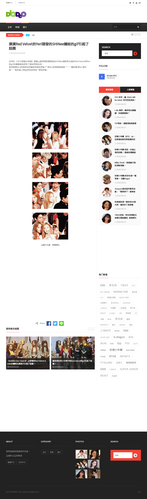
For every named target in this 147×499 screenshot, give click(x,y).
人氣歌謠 (122, 308)
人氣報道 (130, 89)
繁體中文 (9, 3)
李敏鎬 (103, 356)
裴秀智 (117, 331)
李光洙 (113, 285)
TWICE (124, 285)
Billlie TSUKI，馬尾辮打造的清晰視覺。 (125, 164)
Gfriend (122, 324)
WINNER (131, 362)
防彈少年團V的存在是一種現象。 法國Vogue (125, 177)
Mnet (109, 319)
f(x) (119, 343)
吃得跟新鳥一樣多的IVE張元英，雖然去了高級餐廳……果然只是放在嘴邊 (125, 204)
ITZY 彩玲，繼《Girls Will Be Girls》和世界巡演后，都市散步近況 (125, 100)
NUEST (103, 313)
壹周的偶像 (111, 297)
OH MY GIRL (105, 337)
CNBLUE (113, 369)
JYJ (136, 313)
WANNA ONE (120, 291)
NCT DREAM (105, 292)
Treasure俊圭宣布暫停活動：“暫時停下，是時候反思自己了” (125, 191)
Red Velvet (130, 350)
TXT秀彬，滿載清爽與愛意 (43, 35)
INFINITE (125, 356)
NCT (133, 285)
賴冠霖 (134, 292)
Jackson (103, 308)
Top (139, 492)
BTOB (112, 356)
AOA (130, 337)
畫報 (128, 319)
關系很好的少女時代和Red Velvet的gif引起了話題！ (27, 362)
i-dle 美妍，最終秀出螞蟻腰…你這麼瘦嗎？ (125, 111)
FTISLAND (106, 362)
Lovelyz (112, 313)
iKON (103, 343)
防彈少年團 (116, 349)
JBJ (120, 313)
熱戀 (112, 343)
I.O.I (101, 297)
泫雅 (102, 319)
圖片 (25, 27)
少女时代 (105, 330)
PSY (127, 343)
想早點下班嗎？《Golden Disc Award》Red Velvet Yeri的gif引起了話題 (71, 362)
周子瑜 (132, 308)
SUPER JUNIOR (129, 369)
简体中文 (22, 3)
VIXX (125, 330)
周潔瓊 (128, 313)
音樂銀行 (103, 302)
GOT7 (135, 343)
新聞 (17, 27)
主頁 (10, 27)
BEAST (104, 375)
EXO (102, 285)
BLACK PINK (124, 297)
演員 (130, 324)
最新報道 (109, 89)
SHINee (103, 350)
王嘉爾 (113, 308)
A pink (114, 376)
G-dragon (119, 337)
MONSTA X (104, 324)
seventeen (126, 302)
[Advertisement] (88, 14)
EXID (103, 369)
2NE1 (119, 362)
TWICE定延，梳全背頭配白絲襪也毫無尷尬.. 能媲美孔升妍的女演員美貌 (126, 217)
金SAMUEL (115, 302)
